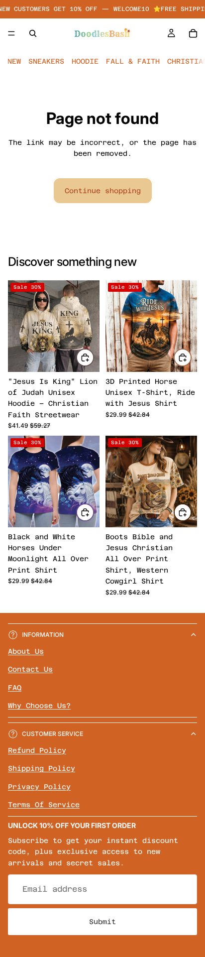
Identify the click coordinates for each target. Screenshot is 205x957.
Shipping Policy (41, 768)
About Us (26, 651)
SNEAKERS (46, 61)
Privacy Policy (39, 786)
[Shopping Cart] (193, 33)
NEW (14, 61)
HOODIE (85, 61)
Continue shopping (103, 191)
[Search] (33, 33)
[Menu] (11, 33)
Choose (93, 357)
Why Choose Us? (39, 706)
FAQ (14, 688)
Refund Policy (37, 750)
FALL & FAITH (133, 61)
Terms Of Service (44, 805)
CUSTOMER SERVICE (52, 733)
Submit (102, 922)
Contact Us (30, 669)
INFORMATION (43, 634)
